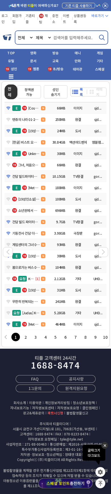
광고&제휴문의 (33, 412)
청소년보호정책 (84, 402)
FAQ (35, 379)
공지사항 (76, 379)
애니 (78, 52)
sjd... (98, 108)
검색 (102, 37)
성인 (14, 68)
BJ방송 (58, 68)
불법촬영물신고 (77, 412)
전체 (9, 92)
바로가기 (97, 15)
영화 (33, 52)
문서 (33, 60)
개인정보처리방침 (57, 402)
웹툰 (36, 68)
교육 (55, 60)
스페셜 (99, 69)
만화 (78, 60)
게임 (100, 52)
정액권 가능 (29, 92)
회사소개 (19, 402)
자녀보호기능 (19, 407)
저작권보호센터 (43, 407)
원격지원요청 (76, 388)
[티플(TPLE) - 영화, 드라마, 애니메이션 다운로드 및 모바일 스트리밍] (7, 37)
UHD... (97, 278)
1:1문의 (34, 388)
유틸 (11, 60)
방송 (55, 52)
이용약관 (35, 402)
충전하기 (65, 483)
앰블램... (98, 142)
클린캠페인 (90, 407)
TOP (11, 52)
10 (105, 337)
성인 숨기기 (55, 92)
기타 (100, 60)
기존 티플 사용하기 (78, 5)
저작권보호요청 (68, 407)
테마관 (77, 69)
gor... (98, 176)
